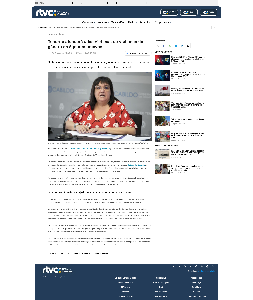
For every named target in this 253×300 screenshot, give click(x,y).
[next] (214, 27)
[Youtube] (174, 266)
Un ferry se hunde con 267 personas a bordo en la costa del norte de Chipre (187, 89)
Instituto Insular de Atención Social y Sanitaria (89, 149)
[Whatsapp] (213, 266)
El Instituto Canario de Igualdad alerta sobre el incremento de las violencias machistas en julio (187, 168)
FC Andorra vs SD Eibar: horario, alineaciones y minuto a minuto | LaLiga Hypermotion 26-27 (188, 74)
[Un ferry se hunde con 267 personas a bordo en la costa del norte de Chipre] (162, 90)
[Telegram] (175, 45)
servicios (53, 253)
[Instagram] (196, 266)
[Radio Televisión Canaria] (53, 12)
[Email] (188, 45)
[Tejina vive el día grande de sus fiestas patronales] (162, 121)
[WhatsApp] (169, 45)
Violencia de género (81, 253)
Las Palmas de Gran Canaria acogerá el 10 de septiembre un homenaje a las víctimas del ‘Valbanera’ (187, 153)
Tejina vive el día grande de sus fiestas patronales (187, 120)
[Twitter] (185, 266)
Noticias (60, 34)
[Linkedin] (181, 45)
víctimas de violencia (136, 165)
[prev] (210, 27)
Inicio (51, 34)
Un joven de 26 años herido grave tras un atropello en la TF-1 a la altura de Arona (187, 135)
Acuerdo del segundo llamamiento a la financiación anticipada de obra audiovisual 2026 (87, 27)
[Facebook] (163, 45)
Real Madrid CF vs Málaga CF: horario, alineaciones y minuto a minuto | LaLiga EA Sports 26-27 (188, 59)
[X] (157, 45)
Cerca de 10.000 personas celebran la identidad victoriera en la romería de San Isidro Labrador (187, 105)
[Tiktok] (191, 266)
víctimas (65, 253)
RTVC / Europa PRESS (60, 53)
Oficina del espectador (206, 271)
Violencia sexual (100, 253)
